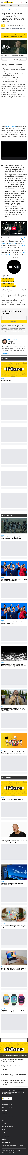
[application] (14, 149)
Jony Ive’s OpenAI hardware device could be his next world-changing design (14, 1082)
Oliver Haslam (10, 25)
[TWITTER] (9, 343)
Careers (3, 1120)
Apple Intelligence (20, 5)
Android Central (5, 1139)
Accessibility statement (7, 1117)
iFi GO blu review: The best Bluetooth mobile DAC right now (14, 1075)
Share (5, 59)
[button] (26, 2)
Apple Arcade (12, 243)
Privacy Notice (20, 326)
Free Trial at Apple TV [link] (7, 278)
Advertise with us (6, 1136)
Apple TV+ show (11, 126)
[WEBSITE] (12, 343)
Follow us (16, 59)
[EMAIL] (14, 343)
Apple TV (15, 9)
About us (4, 1129)
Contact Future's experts (7, 1107)
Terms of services (18, 325)
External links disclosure (7, 1126)
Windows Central (6, 1142)
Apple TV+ (24, 238)
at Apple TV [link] (8, 281)
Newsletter (24, 59)
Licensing (4, 1123)
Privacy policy (5, 1110)
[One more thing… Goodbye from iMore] (14, 1050)
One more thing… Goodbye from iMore (15, 1055)
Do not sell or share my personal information (12, 1145)
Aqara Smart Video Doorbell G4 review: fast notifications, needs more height (14, 1067)
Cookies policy (5, 1113)
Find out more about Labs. (16, 36)
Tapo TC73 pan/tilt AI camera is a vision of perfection (13, 1060)
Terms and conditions (7, 1104)
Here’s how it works (14, 30)
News (3, 25)
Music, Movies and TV (6, 9)
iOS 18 (10, 5)
